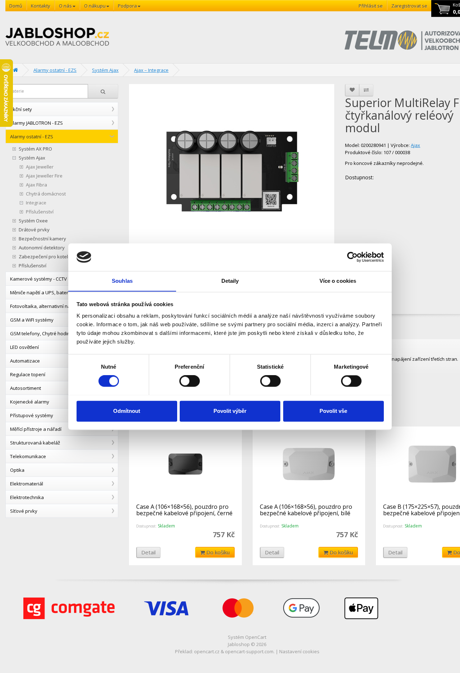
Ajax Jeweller (40, 167)
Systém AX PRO (35, 149)
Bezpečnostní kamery (42, 239)
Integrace (36, 203)
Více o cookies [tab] (337, 281)
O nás (65, 6)
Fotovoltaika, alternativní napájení (47, 306)
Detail (148, 552)
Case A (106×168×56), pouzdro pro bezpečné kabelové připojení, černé (184, 510)
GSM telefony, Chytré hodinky (42, 333)
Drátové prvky (34, 230)
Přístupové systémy (31, 415)
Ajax (415, 145)
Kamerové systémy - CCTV (38, 279)
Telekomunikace (28, 456)
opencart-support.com (249, 651)
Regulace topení (27, 374)
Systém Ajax (105, 70)
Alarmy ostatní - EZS (55, 70)
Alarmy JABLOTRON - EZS (36, 123)
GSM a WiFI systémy (32, 320)
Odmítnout (126, 411)
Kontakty (40, 6)
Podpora (127, 6)
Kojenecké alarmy (29, 401)
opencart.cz (207, 651)
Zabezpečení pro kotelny (46, 257)
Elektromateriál (26, 483)
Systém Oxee (33, 221)
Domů (15, 6)
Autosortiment (25, 388)
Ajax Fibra (36, 185)
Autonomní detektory (42, 248)
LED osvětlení (24, 347)
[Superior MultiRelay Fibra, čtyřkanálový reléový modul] (232, 171)
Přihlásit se (371, 6)
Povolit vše (333, 411)
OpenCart (255, 637)
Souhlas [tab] (122, 281)
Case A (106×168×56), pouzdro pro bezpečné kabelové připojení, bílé (306, 510)
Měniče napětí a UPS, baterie (41, 292)
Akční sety (21, 109)
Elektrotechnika (27, 497)
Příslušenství (40, 212)
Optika (17, 470)
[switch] (189, 381)
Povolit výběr (230, 411)
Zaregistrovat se (409, 6)
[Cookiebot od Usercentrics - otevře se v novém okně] (352, 257)
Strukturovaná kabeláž (35, 442)
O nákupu (95, 6)
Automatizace (25, 361)
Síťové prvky (23, 511)
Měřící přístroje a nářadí (35, 429)
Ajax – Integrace (151, 70)
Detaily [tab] (230, 281)
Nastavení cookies (299, 651)
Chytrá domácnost (46, 194)
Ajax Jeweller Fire (44, 176)
